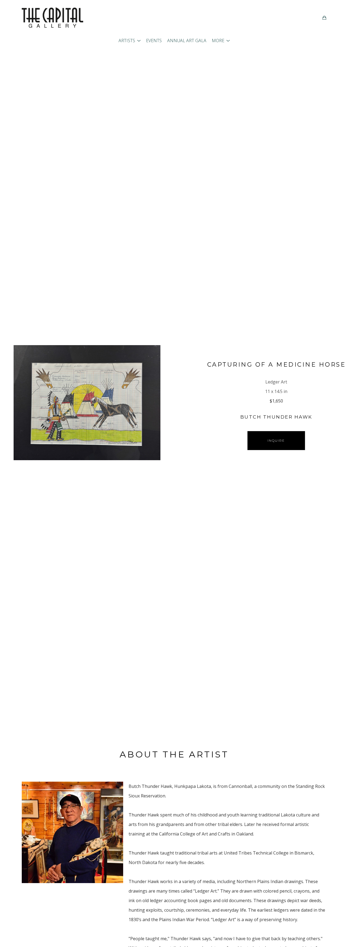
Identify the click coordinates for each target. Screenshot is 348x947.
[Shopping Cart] (324, 18)
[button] (130, 40)
